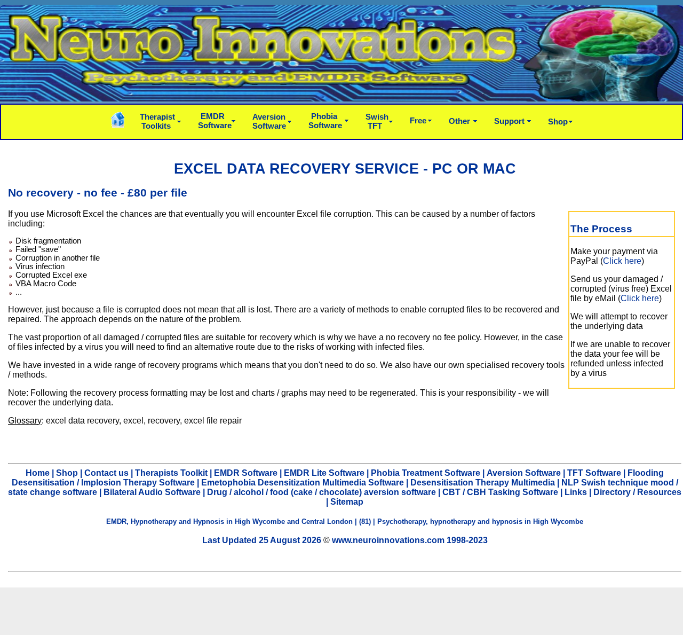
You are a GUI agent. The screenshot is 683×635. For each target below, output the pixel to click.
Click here (622, 260)
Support (509, 121)
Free (418, 120)
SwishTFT (377, 121)
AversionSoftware (269, 121)
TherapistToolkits (157, 121)
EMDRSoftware (215, 121)
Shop (558, 121)
